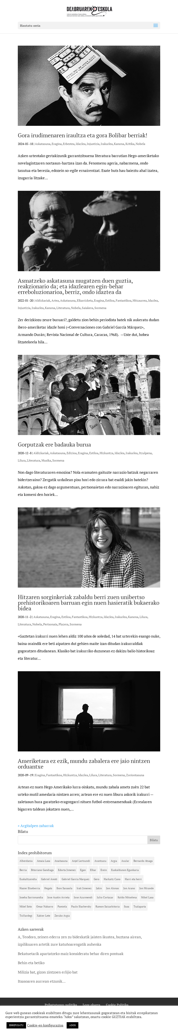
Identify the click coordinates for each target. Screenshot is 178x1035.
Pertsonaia (50, 624)
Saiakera (87, 308)
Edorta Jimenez (67, 870)
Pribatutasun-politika (61, 1005)
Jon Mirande (146, 888)
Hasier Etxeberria (30, 888)
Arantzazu (100, 860)
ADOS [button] (72, 1025)
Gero (96, 879)
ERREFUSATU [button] (16, 1025)
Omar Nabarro (44, 906)
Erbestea (68, 144)
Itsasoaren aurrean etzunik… (42, 981)
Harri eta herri (133, 879)
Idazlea (81, 144)
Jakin (99, 888)
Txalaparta (140, 906)
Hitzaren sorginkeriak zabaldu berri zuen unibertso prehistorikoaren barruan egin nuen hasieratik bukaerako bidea (88, 602)
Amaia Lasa (43, 860)
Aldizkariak (42, 300)
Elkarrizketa (85, 300)
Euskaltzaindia (28, 879)
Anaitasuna (61, 860)
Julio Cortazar (105, 897)
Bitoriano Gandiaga (42, 870)
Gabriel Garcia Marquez (75, 879)
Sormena (100, 308)
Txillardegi (26, 915)
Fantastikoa (123, 300)
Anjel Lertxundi (81, 860)
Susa (126, 906)
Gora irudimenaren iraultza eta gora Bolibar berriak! (82, 135)
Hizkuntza (106, 453)
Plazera (63, 624)
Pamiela (62, 906)
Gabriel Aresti (49, 879)
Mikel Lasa (147, 897)
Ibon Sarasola (64, 888)
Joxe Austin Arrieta (58, 897)
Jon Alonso (112, 888)
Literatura (63, 308)
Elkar (93, 870)
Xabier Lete (43, 915)
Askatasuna (42, 144)
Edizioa (72, 453)
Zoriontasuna (135, 775)
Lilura (22, 460)
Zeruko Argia (62, 915)
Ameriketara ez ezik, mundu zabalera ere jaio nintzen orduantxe (84, 763)
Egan (83, 870)
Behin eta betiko (31, 962)
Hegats (48, 888)
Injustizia (93, 144)
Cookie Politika (117, 1005)
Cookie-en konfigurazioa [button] (45, 1025)
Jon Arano (129, 888)
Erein (104, 870)
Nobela (140, 144)
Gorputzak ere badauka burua (54, 444)
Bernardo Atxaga (143, 860)
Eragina (57, 144)
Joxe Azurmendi (83, 897)
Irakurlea (107, 144)
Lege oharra (91, 1005)
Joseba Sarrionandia (31, 897)
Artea (55, 300)
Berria (23, 870)
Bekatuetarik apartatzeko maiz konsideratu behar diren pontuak (71, 953)
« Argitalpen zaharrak (36, 825)
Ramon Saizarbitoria (108, 906)
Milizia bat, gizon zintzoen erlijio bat (47, 972)
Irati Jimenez (84, 888)
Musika (46, 460)
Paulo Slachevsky (81, 906)
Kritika (129, 144)
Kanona (119, 144)
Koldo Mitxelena (127, 897)
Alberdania (26, 860)
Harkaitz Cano (112, 879)
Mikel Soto (26, 906)
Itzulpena (145, 453)
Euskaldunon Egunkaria (125, 870)
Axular (125, 860)
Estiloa (109, 300)
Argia (114, 860)
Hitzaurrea (140, 300)
